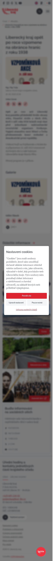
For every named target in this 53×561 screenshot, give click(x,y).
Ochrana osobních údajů (26, 310)
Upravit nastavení (16, 303)
